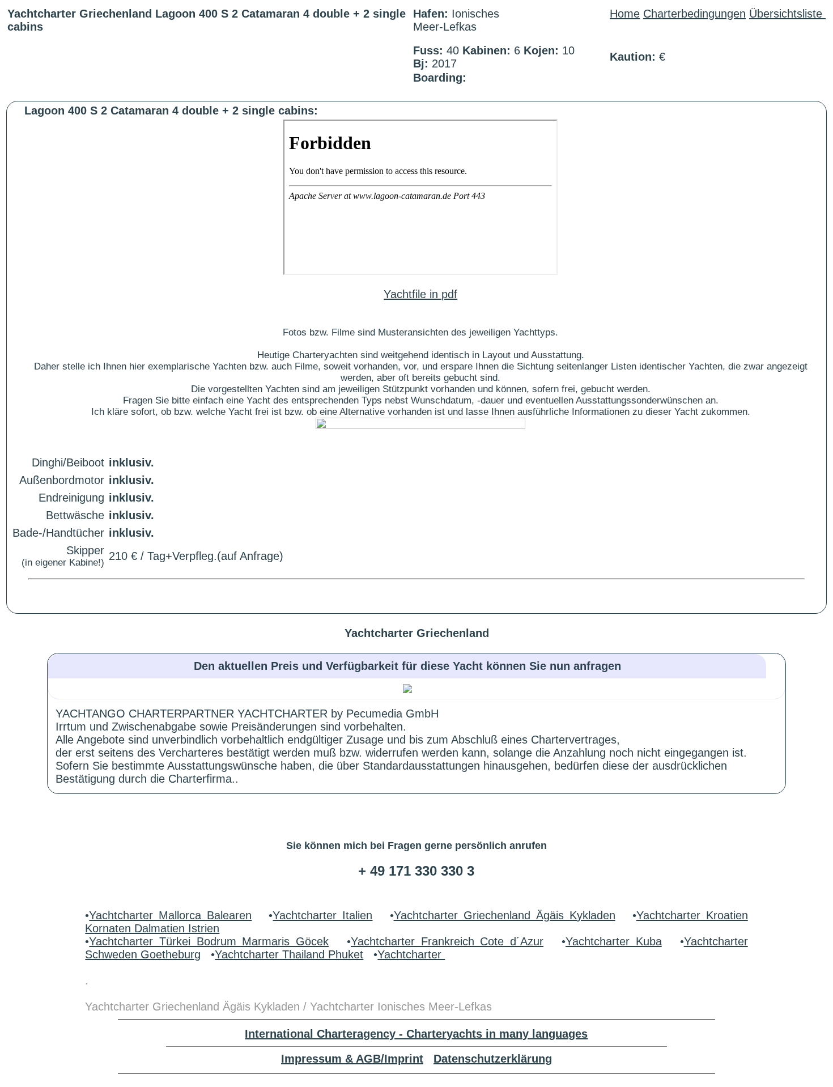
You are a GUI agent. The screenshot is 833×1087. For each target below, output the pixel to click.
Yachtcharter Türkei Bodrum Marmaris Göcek (209, 941)
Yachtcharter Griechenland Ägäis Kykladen (504, 915)
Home (625, 13)
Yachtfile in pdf (420, 294)
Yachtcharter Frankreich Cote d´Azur (447, 941)
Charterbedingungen (694, 13)
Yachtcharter (411, 954)
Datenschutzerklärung (493, 1058)
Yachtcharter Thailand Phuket (289, 954)
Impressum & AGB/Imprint (352, 1058)
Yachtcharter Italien (322, 915)
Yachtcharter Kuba (614, 941)
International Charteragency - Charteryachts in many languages (416, 1033)
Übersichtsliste (787, 13)
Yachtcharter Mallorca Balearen (170, 915)
